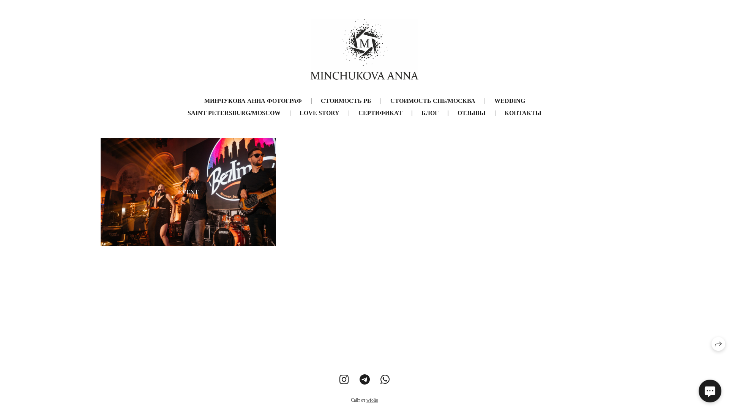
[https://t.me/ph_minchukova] (365, 380)
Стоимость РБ (346, 101)
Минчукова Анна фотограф (253, 101)
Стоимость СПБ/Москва (432, 101)
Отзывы (472, 113)
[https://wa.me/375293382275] (385, 380)
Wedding (509, 101)
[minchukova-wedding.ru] (364, 49)
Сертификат (380, 113)
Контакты (523, 113)
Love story (319, 113)
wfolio (372, 400)
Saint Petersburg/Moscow (234, 113)
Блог (430, 113)
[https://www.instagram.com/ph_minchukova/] (344, 380)
